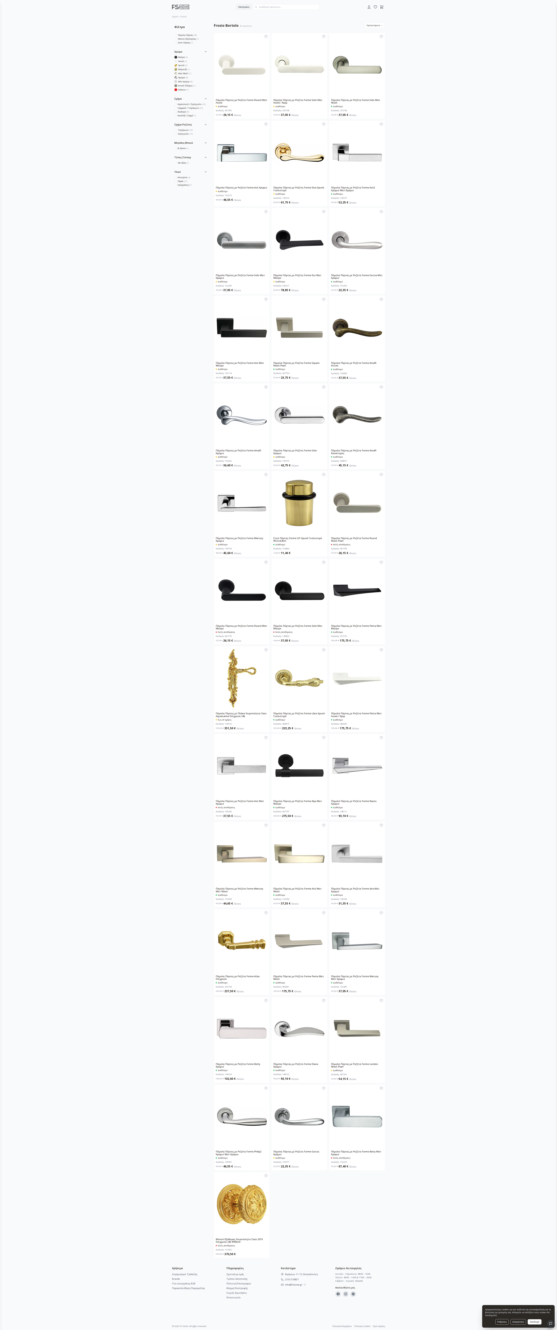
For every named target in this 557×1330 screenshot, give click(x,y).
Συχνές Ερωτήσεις (236, 1292)
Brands (183, 16)
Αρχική (175, 16)
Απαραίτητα (518, 1321)
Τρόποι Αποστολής (237, 1278)
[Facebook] (338, 1294)
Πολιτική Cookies (362, 1326)
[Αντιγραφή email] (304, 1284)
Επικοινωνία (233, 1297)
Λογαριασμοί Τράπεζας (184, 1274)
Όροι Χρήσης (379, 1326)
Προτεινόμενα (373, 25)
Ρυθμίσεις (502, 1321)
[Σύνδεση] (369, 7)
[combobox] (286, 7)
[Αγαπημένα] (375, 7)
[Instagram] (346, 1294)
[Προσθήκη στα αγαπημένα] (266, 36)
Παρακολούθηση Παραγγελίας (188, 1288)
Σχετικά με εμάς (235, 1274)
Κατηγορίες (243, 7)
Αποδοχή (534, 1321)
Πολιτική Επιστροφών (238, 1283)
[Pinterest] (353, 1294)
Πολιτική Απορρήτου (342, 1326)
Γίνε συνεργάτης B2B (183, 1283)
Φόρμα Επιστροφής (237, 1288)
